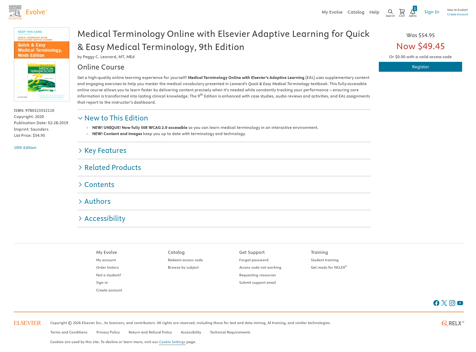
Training (319, 252)
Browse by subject (183, 267)
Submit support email (257, 282)
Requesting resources (257, 275)
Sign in (102, 282)
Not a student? (108, 275)
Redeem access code (185, 260)
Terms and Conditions (69, 332)
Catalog (176, 252)
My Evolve (106, 252)
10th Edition (25, 147)
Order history (107, 267)
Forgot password (253, 260)
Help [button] (374, 12)
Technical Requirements (230, 332)
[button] (112, 118)
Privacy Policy (108, 332)
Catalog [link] (356, 12)
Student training (325, 260)
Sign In (431, 12)
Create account (109, 290)
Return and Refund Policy (150, 332)
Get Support (252, 252)
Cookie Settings (172, 342)
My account (106, 260)
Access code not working (260, 267)
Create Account (457, 14)
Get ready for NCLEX (329, 267)
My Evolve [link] (332, 12)
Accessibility (191, 332)
